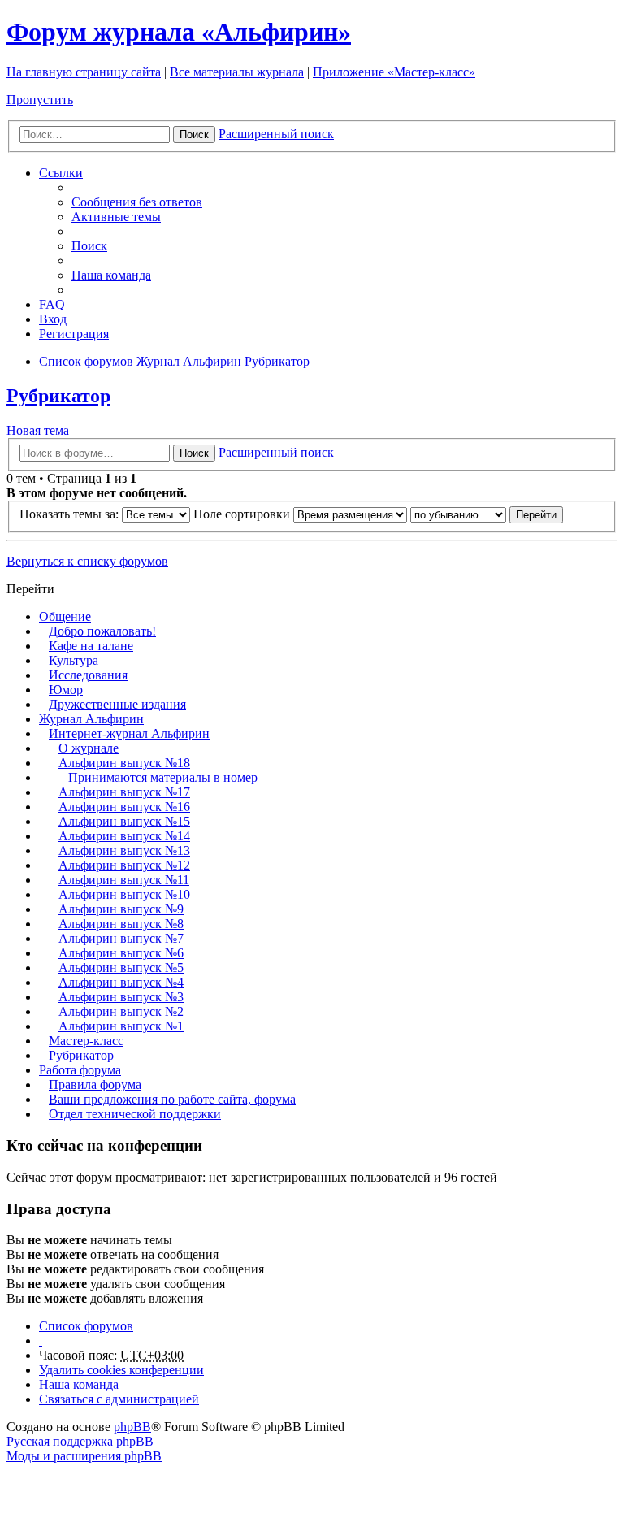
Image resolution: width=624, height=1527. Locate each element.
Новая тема (37, 430)
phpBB (132, 1427)
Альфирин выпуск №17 (124, 792)
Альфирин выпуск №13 (124, 850)
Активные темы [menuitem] (116, 216)
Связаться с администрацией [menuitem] (119, 1399)
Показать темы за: (71, 514)
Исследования (88, 675)
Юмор (66, 689)
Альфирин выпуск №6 (121, 953)
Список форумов (86, 1326)
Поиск (194, 134)
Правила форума (95, 1084)
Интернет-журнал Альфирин (129, 733)
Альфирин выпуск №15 (124, 821)
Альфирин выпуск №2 (121, 1011)
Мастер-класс (86, 1041)
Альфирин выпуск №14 (124, 836)
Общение (65, 616)
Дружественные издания (117, 704)
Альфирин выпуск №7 (121, 938)
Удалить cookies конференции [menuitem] (121, 1370)
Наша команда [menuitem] (111, 275)
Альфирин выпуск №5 (121, 967)
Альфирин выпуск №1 (121, 1026)
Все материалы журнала (237, 72)
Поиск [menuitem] (89, 246)
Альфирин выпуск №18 (124, 763)
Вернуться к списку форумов (87, 561)
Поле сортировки (243, 514)
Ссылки (61, 173)
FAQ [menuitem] (52, 304)
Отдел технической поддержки (135, 1114)
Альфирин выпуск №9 (121, 909)
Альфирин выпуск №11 (123, 880)
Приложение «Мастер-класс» (394, 72)
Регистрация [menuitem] (74, 334)
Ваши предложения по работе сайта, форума (172, 1099)
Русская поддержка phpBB (80, 1441)
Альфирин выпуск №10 (124, 894)
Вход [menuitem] (53, 319)
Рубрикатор (58, 395)
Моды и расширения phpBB (84, 1456)
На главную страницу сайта (83, 72)
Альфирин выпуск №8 (121, 924)
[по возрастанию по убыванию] (458, 514)
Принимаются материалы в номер (163, 777)
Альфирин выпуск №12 (124, 865)
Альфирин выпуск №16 (124, 806)
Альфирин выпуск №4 (121, 982)
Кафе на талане (91, 646)
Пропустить (39, 99)
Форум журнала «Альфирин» (178, 31)
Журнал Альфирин (91, 719)
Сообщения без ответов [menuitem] (137, 202)
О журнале (88, 748)
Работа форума (80, 1070)
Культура (73, 660)
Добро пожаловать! (102, 631)
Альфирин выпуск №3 (121, 997)
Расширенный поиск (276, 134)
